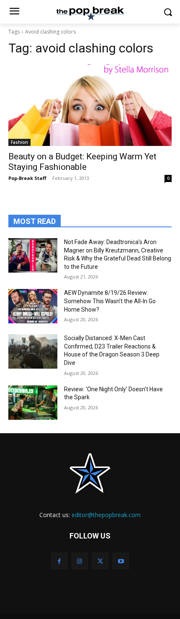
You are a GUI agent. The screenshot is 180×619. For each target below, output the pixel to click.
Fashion (19, 142)
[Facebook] (59, 561)
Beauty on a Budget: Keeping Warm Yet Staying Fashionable (82, 161)
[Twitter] (100, 561)
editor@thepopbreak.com (106, 515)
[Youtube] (121, 561)
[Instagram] (80, 561)
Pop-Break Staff (27, 178)
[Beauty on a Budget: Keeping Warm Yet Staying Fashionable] (90, 105)
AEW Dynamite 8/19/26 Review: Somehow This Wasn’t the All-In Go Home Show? (110, 300)
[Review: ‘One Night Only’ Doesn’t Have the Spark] (32, 402)
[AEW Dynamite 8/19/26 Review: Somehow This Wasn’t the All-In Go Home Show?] (32, 306)
